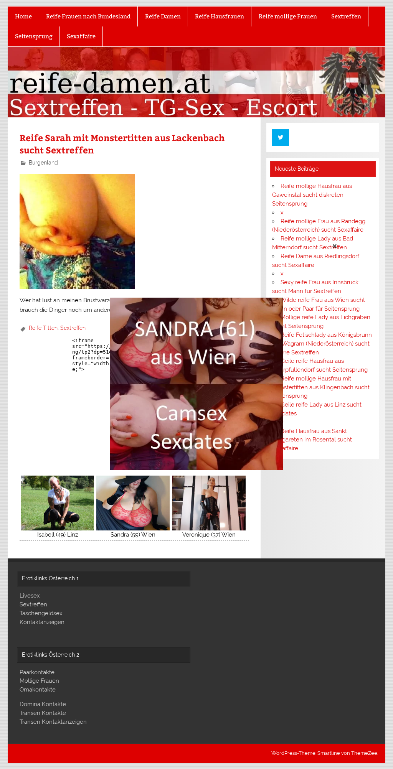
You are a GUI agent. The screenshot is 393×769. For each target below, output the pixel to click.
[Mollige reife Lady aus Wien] (196, 468)
